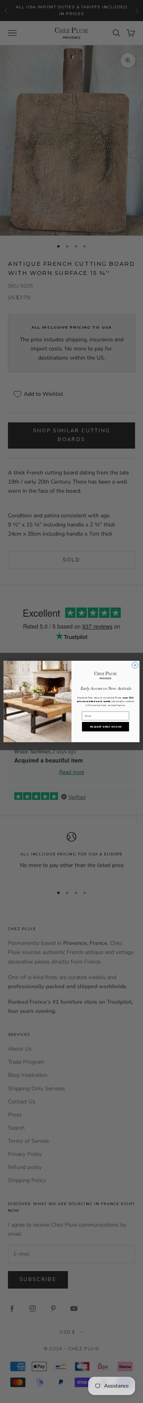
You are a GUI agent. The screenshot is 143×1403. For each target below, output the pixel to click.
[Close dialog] (135, 665)
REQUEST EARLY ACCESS (105, 726)
